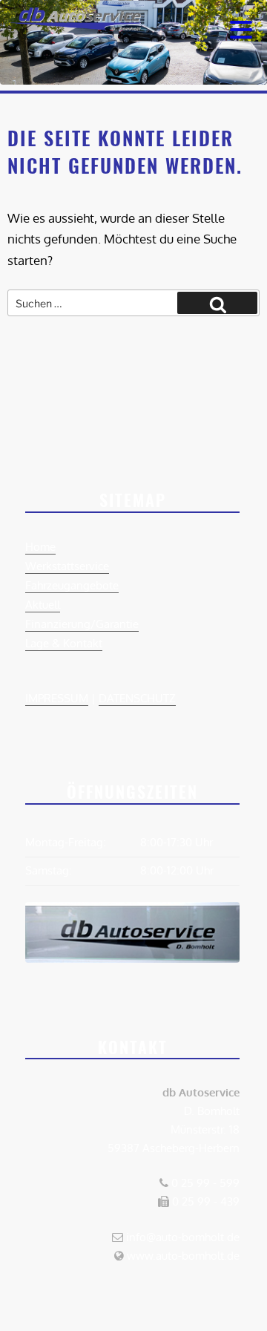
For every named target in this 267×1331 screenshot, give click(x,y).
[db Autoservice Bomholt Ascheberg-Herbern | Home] (74, 25)
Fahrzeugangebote (72, 585)
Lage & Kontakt (63, 643)
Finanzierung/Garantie (82, 624)
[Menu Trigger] (241, 27)
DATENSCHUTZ (137, 698)
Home (40, 547)
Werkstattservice (67, 566)
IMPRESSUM (56, 698)
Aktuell (42, 605)
